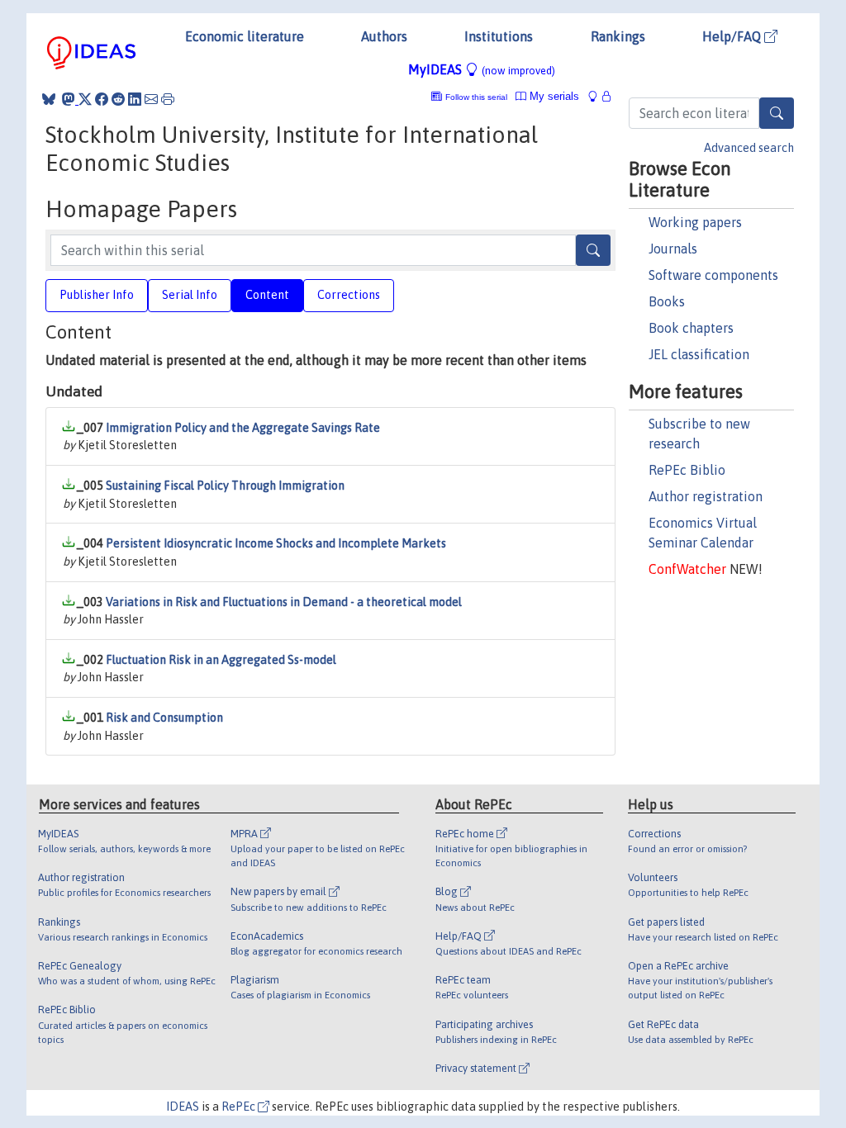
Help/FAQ (733, 36)
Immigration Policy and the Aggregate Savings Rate (243, 427)
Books (667, 301)
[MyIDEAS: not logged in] (597, 96)
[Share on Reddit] (118, 99)
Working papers (695, 222)
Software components (713, 275)
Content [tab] (267, 294)
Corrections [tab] (348, 294)
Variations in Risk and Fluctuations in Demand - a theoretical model (284, 602)
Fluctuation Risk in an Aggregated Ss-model (221, 659)
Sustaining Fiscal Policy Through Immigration (225, 485)
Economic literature (244, 36)
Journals (673, 248)
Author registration (706, 496)
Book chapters (691, 327)
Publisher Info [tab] (96, 294)
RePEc (239, 1106)
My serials (552, 96)
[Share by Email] (151, 99)
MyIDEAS (481, 69)
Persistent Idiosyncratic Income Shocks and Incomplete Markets (276, 543)
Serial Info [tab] (189, 294)
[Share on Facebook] (101, 99)
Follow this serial (476, 97)
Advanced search (749, 147)
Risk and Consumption (164, 717)
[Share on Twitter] (85, 99)
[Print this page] (167, 99)
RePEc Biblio (687, 469)
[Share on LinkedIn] (134, 99)
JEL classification (699, 354)
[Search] (776, 113)
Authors (384, 36)
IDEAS (182, 1106)
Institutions (498, 36)
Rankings (618, 36)
